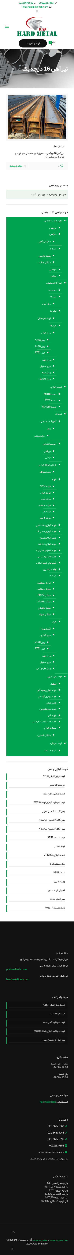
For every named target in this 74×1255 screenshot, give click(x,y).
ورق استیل (45, 366)
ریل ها (53, 296)
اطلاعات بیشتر (15, 165)
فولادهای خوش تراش (46, 562)
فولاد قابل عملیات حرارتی (44, 721)
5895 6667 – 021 (56, 1139)
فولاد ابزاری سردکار (47, 690)
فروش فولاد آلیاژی (47, 464)
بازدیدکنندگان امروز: (57, 1186)
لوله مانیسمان (44, 318)
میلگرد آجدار (44, 255)
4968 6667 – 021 (56, 1132)
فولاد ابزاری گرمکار (47, 696)
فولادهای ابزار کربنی (46, 556)
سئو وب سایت (39, 1239)
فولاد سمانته (45, 505)
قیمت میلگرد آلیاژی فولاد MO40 (49, 803)
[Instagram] (37, 11)
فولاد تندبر (45, 499)
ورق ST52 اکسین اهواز (53, 812)
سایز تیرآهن (45, 241)
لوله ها (53, 311)
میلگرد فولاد (45, 614)
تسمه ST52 (50, 400)
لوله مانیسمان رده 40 (55, 908)
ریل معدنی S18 (57, 864)
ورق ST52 (40, 352)
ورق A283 (40, 340)
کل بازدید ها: (61, 1197)
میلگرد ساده (45, 262)
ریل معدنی (40, 435)
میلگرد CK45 (44, 595)
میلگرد (53, 248)
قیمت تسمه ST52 (56, 838)
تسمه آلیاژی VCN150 (54, 855)
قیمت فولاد (45, 472)
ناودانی (53, 269)
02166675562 (26, 2)
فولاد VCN (45, 486)
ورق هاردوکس (43, 668)
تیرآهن (52, 234)
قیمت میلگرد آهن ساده (54, 794)
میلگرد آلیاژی (44, 607)
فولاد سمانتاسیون (47, 709)
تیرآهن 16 (59, 146)
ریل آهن (46, 303)
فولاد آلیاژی (45, 492)
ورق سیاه (46, 372)
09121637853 (46, 2)
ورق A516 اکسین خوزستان (52, 820)
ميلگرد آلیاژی (50, 727)
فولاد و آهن (34, 43)
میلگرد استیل (44, 735)
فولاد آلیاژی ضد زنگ (46, 531)
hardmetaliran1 (48, 1101)
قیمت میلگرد (56, 743)
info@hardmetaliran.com (35, 6)
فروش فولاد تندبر (56, 890)
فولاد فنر (46, 511)
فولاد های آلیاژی (54, 676)
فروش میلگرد (44, 582)
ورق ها (53, 325)
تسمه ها (52, 290)
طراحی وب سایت (59, 1239)
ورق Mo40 (40, 642)
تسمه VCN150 (48, 406)
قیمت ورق (46, 628)
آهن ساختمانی (49, 443)
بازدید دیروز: (61, 1190)
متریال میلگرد (44, 589)
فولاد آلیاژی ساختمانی (46, 525)
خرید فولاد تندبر (57, 785)
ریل (49, 428)
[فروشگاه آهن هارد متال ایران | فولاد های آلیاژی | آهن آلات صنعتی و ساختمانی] (37, 26)
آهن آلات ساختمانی (53, 220)
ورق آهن (46, 359)
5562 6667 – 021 (56, 1126)
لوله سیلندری (49, 569)
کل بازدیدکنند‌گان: (58, 1201)
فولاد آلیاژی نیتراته (47, 544)
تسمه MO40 (50, 394)
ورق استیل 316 (57, 899)
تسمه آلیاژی (56, 386)
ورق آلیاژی (46, 332)
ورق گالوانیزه (45, 378)
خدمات (58, 414)
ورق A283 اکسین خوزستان (52, 829)
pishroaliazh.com (16, 969)
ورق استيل (45, 662)
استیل (53, 683)
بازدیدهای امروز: (59, 1183)
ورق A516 (40, 346)
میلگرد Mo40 (44, 601)
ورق (54, 621)
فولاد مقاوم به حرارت (46, 550)
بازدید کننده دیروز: (58, 1193)
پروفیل (52, 227)
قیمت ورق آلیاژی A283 (54, 776)
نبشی (53, 275)
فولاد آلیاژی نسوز (48, 537)
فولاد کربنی (45, 517)
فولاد (53, 479)
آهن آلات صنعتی (54, 283)
